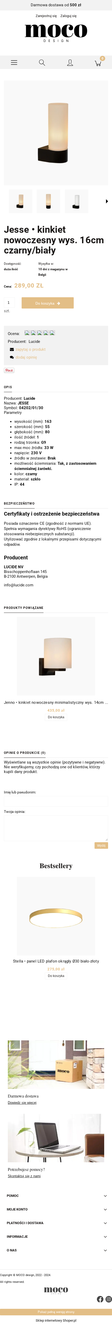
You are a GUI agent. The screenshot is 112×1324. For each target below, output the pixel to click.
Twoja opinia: (14, 811)
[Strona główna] (56, 33)
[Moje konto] (70, 63)
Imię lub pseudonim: (20, 792)
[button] (14, 62)
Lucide (34, 341)
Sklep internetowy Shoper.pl (56, 1320)
